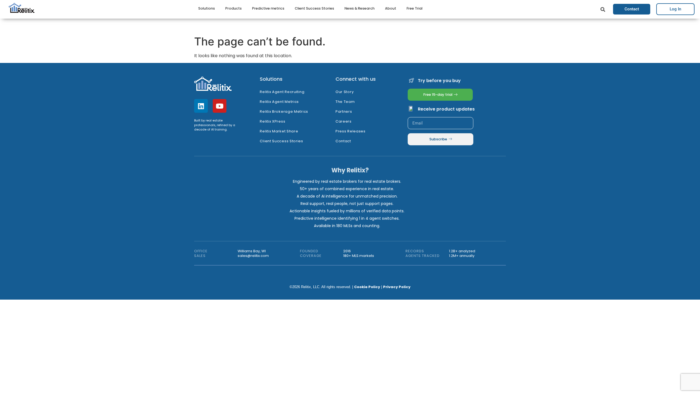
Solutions (206, 8)
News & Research (360, 8)
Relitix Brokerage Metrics (284, 111)
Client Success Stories (314, 8)
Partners (344, 111)
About (390, 8)
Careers (344, 121)
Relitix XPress (272, 121)
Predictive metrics (268, 8)
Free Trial (414, 8)
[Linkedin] (201, 106)
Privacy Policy (396, 286)
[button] (603, 9)
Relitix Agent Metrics (279, 101)
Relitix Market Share (279, 131)
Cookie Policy (367, 286)
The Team (345, 101)
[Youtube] (219, 106)
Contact (343, 141)
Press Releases (351, 131)
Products (233, 8)
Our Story (345, 91)
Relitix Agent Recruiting (282, 91)
